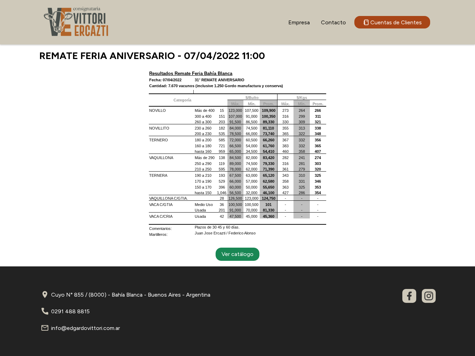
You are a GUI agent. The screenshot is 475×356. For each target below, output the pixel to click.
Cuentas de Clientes (396, 22)
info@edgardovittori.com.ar (85, 328)
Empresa (299, 22)
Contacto (333, 22)
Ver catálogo (237, 254)
